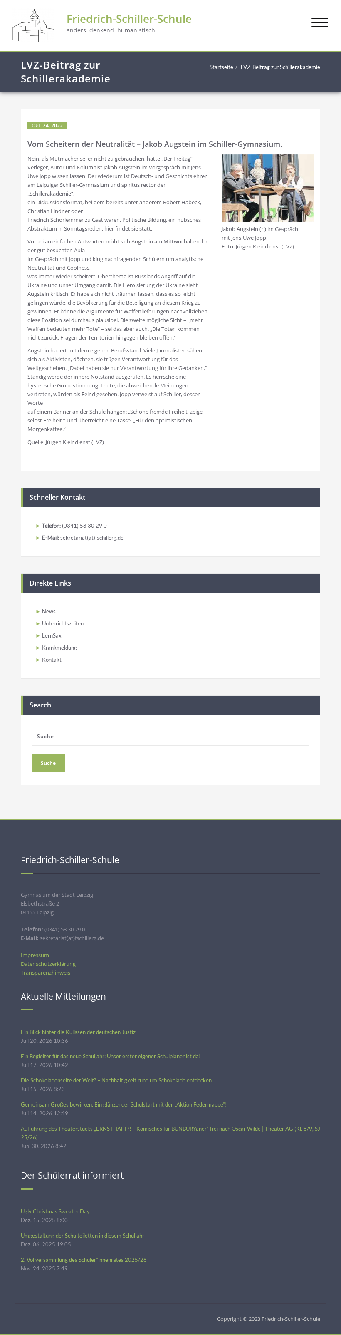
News (49, 611)
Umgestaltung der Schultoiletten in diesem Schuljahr (82, 1235)
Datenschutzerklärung (48, 964)
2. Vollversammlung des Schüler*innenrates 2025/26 (84, 1259)
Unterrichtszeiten (63, 623)
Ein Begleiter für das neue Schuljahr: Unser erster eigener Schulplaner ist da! (110, 1056)
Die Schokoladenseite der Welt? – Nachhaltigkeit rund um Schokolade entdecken (116, 1080)
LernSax (52, 635)
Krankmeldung (59, 647)
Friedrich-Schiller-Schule (129, 18)
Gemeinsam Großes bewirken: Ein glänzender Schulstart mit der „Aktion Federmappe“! (124, 1104)
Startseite (221, 67)
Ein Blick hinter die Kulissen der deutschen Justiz (78, 1032)
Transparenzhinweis (45, 972)
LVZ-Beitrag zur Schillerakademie (280, 67)
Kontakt (52, 659)
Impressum (35, 955)
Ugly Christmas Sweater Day (55, 1211)
